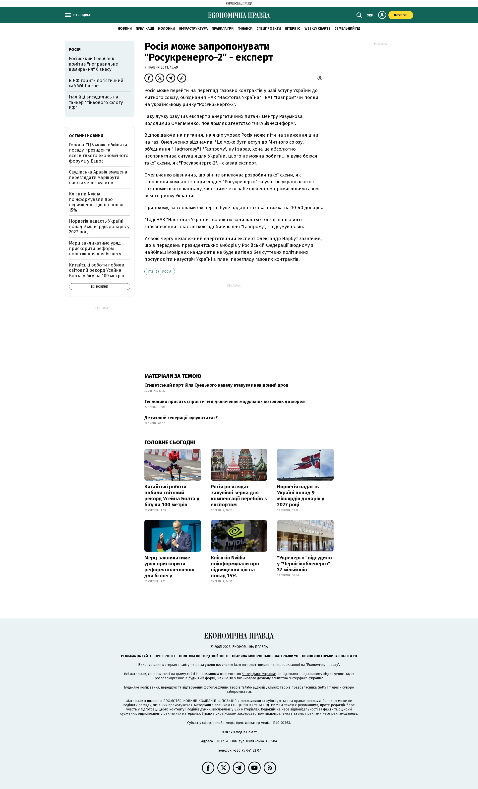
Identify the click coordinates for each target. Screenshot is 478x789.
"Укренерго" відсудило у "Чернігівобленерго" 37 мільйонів (304, 564)
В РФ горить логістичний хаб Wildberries (96, 83)
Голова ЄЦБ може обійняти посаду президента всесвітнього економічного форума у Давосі (98, 153)
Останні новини (86, 135)
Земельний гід (347, 28)
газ (150, 271)
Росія (166, 271)
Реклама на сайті (136, 656)
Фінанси (245, 28)
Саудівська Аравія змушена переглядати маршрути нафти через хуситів (98, 177)
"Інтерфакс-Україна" (259, 674)
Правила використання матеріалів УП (265, 656)
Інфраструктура (193, 28)
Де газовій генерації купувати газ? (181, 418)
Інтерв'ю (292, 28)
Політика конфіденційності (203, 656)
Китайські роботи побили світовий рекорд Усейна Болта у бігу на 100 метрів (171, 496)
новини (125, 28)
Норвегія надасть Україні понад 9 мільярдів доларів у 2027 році (300, 496)
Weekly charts (317, 28)
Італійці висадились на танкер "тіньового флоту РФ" (96, 102)
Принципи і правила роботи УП (329, 656)
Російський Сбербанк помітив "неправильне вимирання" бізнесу (93, 64)
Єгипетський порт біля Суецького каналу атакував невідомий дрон (216, 385)
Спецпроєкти (268, 28)
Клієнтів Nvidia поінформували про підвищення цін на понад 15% (235, 567)
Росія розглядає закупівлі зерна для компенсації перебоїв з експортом (239, 496)
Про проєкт (165, 656)
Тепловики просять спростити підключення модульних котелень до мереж (225, 401)
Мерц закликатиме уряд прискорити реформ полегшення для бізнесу (169, 567)
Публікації (145, 28)
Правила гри (223, 28)
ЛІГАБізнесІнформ (274, 123)
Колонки (166, 28)
